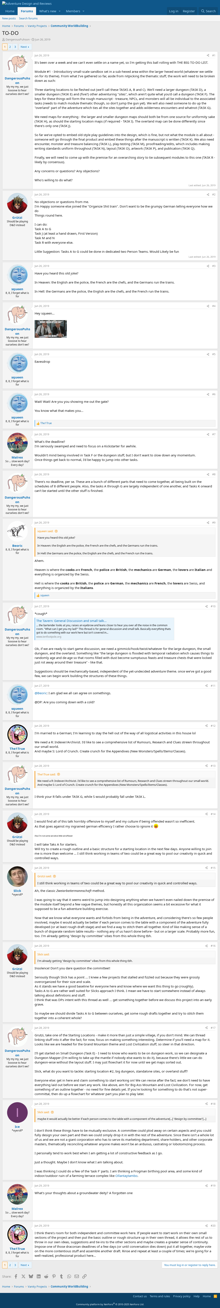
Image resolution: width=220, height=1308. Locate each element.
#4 (213, 306)
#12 (213, 726)
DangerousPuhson (18, 39)
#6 (213, 394)
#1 (213, 55)
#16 (213, 946)
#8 (213, 474)
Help (197, 1296)
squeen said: (45, 531)
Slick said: (43, 1112)
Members (73, 11)
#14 (213, 814)
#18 (213, 1104)
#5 (213, 354)
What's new (47, 11)
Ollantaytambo (126, 1175)
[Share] (208, 55)
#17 (213, 1028)
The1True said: (46, 774)
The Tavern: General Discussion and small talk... (71, 620)
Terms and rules (160, 1296)
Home (9, 11)
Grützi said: (44, 876)
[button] (60, 11)
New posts (9, 18)
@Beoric (41, 693)
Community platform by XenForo (110, 1304)
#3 (213, 266)
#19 (213, 1185)
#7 (213, 434)
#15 (213, 868)
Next (24, 47)
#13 (213, 766)
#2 (213, 194)
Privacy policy (182, 1296)
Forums (27, 11)
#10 (213, 606)
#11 (213, 686)
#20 (213, 1225)
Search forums (28, 18)
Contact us (140, 1296)
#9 (213, 522)
